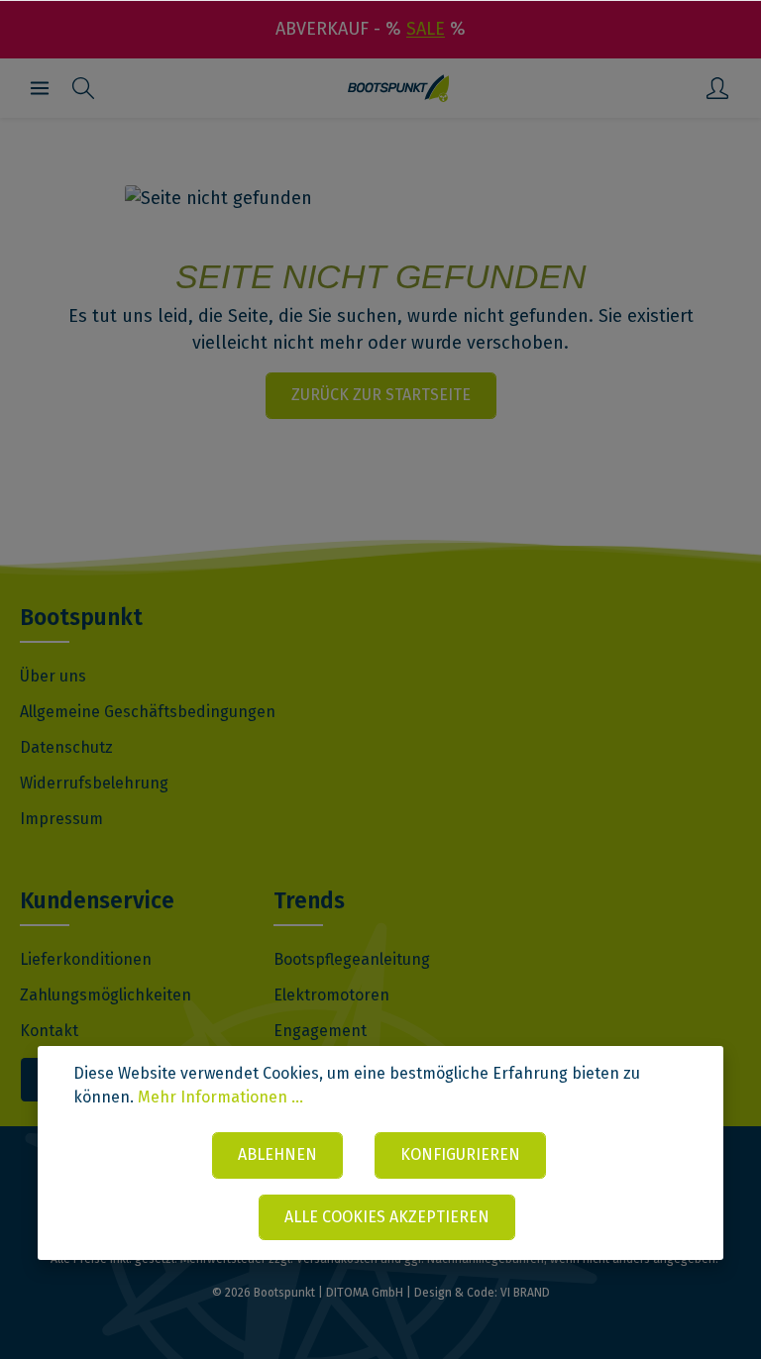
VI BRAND (525, 1293)
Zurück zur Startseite (381, 394)
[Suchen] (83, 88)
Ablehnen (277, 1154)
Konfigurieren (460, 1154)
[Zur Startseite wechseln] (399, 88)
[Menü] (39, 88)
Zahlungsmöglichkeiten (105, 995)
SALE (425, 29)
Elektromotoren (331, 995)
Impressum (61, 818)
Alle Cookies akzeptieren (386, 1216)
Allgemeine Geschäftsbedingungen (147, 711)
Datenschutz (66, 747)
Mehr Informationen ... (220, 1097)
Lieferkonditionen (86, 959)
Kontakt (49, 1030)
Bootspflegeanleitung (351, 959)
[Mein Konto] (717, 88)
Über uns (53, 676)
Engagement (320, 1030)
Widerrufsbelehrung (94, 783)
